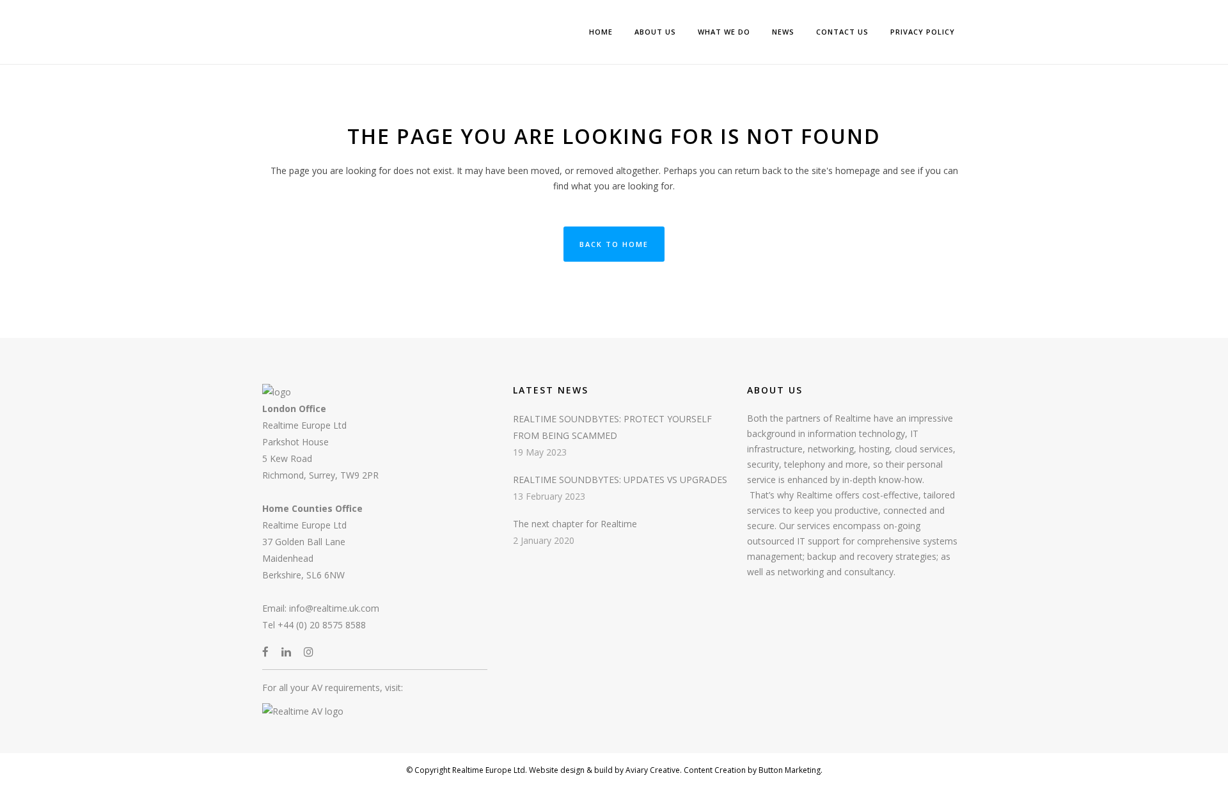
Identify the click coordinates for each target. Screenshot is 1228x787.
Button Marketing (789, 770)
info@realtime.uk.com (334, 608)
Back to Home (614, 244)
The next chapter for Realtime (575, 524)
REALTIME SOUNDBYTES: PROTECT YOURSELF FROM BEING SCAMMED (612, 427)
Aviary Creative (652, 770)
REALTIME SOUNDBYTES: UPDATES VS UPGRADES (620, 479)
